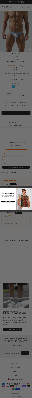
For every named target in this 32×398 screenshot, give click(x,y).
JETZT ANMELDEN (8, 201)
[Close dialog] (31, 189)
